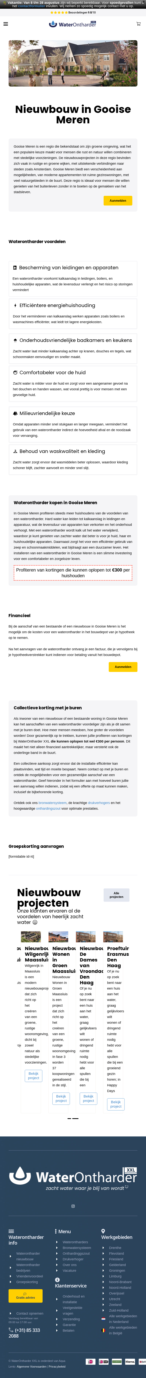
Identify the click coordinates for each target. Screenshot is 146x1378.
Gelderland (117, 1265)
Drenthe (115, 1248)
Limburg (115, 1276)
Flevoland (116, 1253)
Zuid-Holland (119, 1310)
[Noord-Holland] (105, 1288)
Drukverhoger (73, 1259)
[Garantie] (59, 1325)
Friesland (116, 1259)
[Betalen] (59, 1330)
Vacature (69, 1270)
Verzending (71, 1319)
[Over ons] (59, 1265)
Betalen (68, 1330)
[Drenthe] (105, 1248)
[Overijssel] (105, 1293)
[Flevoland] (105, 1253)
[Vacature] (59, 1270)
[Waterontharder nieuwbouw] (12, 1256)
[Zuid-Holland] (105, 1310)
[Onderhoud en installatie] (59, 1299)
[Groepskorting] (12, 1282)
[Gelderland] (105, 1265)
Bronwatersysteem (77, 1248)
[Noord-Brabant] (105, 1282)
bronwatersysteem (53, 803)
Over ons (70, 1265)
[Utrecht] (105, 1299)
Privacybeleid (57, 1366)
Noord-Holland (120, 1288)
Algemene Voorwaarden (31, 1366)
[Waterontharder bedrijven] (12, 1268)
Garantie (69, 1325)
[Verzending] (59, 1319)
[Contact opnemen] (12, 1313)
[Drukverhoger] (59, 1259)
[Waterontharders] (59, 1242)
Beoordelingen (80, 12)
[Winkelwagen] (138, 23)
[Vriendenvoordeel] (12, 1276)
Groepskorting (27, 1282)
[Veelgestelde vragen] (59, 1311)
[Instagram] (73, 1206)
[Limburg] (105, 1276)
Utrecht (114, 1299)
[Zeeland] (105, 1305)
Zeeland (115, 1305)
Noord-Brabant (120, 1282)
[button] (6, 24)
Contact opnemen (29, 1313)
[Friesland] (105, 1259)
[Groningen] (105, 1270)
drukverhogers (99, 803)
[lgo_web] (72, 24)
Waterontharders (75, 1242)
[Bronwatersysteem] (59, 1248)
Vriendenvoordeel (29, 1276)
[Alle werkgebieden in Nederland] (105, 1319)
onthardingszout (48, 808)
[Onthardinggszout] (59, 1253)
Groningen (117, 1270)
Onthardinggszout (76, 1253)
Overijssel (116, 1293)
